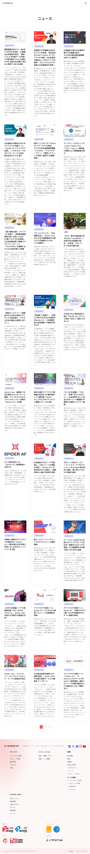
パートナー (13, 813)
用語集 (69, 762)
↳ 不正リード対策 (74, 783)
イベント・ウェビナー (74, 774)
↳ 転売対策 (71, 786)
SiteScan (13, 765)
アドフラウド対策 (15, 756)
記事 (68, 759)
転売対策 (13, 762)
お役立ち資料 (71, 765)
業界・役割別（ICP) (45, 756)
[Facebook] (76, 746)
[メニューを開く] (86, 3)
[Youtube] (84, 746)
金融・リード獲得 (44, 759)
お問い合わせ (14, 804)
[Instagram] (80, 746)
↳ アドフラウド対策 (74, 780)
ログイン (13, 807)
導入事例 (70, 756)
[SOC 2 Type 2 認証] (56, 829)
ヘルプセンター (72, 768)
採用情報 (13, 801)
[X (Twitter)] (73, 746)
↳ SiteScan (72, 789)
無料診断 (13, 810)
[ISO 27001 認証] (49, 829)
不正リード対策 (15, 759)
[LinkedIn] (69, 746)
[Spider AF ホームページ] (11, 746)
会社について (14, 798)
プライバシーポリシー (82, 851)
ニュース (70, 771)
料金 (11, 768)
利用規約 (71, 851)
